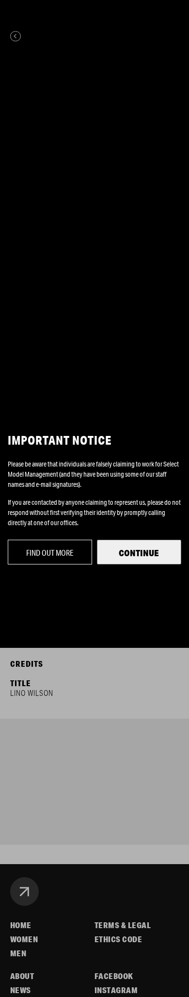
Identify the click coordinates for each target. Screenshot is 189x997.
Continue (139, 553)
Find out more (50, 552)
